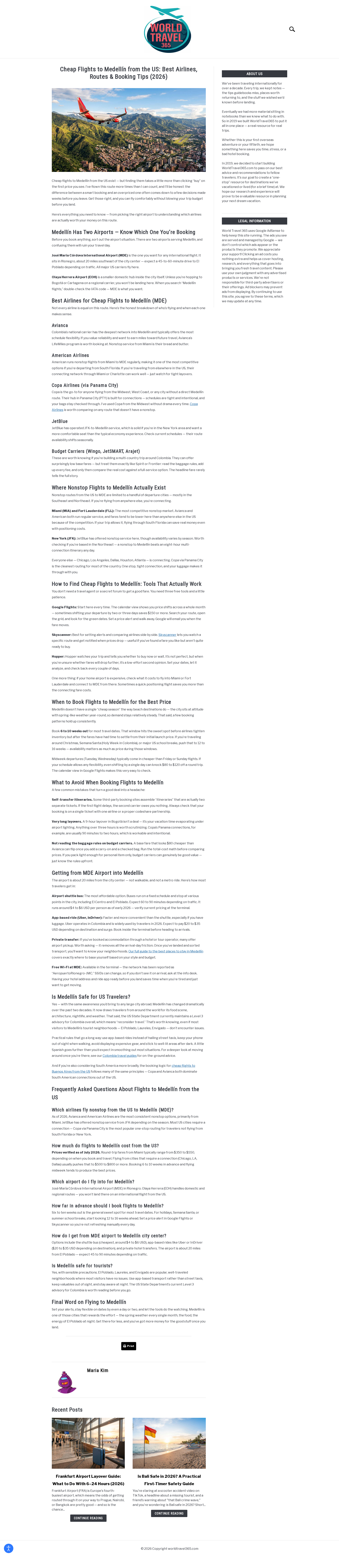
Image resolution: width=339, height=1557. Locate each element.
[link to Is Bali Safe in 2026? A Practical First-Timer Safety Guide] (169, 1443)
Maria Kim (97, 1370)
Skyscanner (167, 635)
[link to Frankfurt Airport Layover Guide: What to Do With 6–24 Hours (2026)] (88, 1443)
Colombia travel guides (120, 1056)
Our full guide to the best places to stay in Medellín (165, 951)
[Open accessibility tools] (8, 1548)
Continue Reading (88, 1518)
